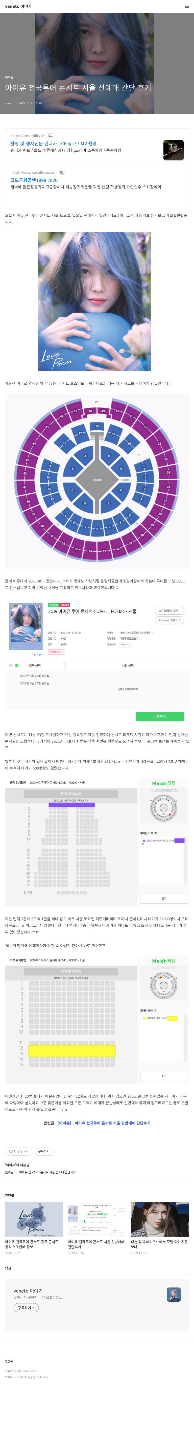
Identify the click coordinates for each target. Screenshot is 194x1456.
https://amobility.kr (27, 136)
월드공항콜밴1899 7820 (34, 180)
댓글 (8, 1267)
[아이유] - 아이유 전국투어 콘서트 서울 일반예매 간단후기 (104, 1123)
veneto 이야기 (18, 6)
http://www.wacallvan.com (33, 172)
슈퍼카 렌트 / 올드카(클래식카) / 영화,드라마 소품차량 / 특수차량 (65, 150)
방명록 (9, 1361)
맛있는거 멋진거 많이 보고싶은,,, (38, 1297)
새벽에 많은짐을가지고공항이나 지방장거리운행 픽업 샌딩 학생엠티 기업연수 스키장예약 (85, 187)
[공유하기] (20, 1151)
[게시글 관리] (26, 1151)
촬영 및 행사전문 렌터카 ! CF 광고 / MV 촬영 (53, 143)
